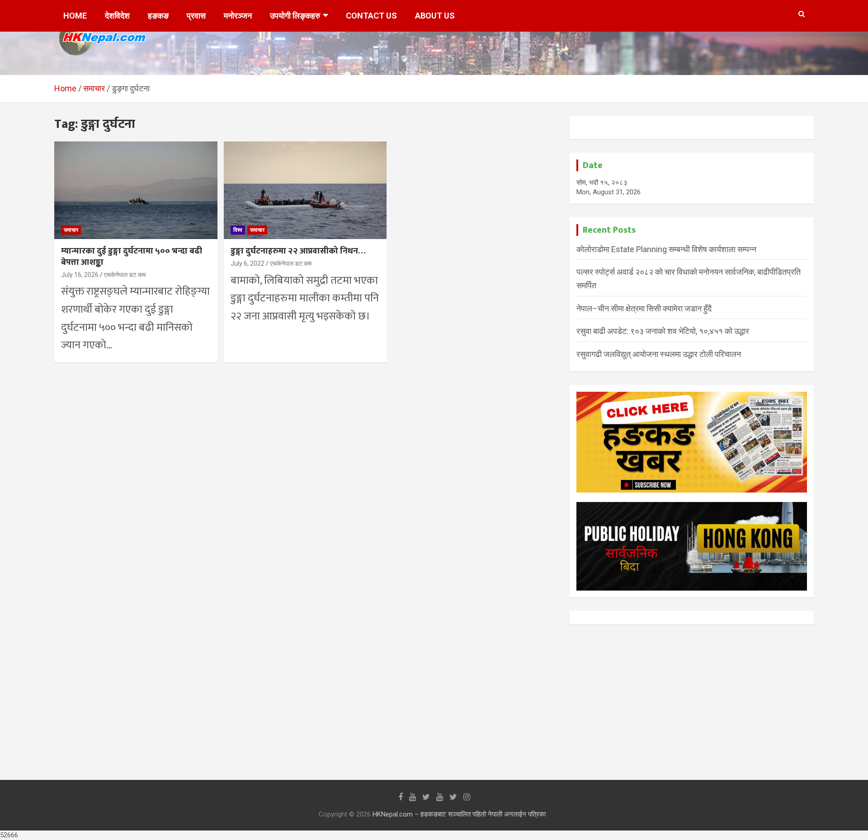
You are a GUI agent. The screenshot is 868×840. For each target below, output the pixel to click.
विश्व (237, 230)
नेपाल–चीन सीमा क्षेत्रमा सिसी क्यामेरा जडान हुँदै (644, 308)
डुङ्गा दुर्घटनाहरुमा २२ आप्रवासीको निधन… (298, 251)
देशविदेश (117, 15)
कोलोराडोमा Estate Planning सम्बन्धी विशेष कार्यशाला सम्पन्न (666, 249)
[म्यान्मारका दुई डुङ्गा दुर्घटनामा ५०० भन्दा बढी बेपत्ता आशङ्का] (136, 190)
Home (75, 15)
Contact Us (371, 15)
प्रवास (196, 15)
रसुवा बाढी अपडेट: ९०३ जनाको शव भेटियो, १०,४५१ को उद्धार (662, 331)
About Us (435, 15)
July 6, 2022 (247, 263)
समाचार (71, 230)
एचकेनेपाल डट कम (125, 274)
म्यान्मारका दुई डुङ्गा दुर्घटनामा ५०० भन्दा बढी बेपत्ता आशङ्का (131, 256)
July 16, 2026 (80, 274)
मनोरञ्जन (238, 15)
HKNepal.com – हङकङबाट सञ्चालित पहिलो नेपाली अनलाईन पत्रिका (459, 814)
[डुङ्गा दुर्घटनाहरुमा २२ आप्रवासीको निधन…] (305, 190)
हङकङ (158, 15)
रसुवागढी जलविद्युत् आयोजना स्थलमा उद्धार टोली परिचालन (658, 354)
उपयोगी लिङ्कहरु (295, 15)
